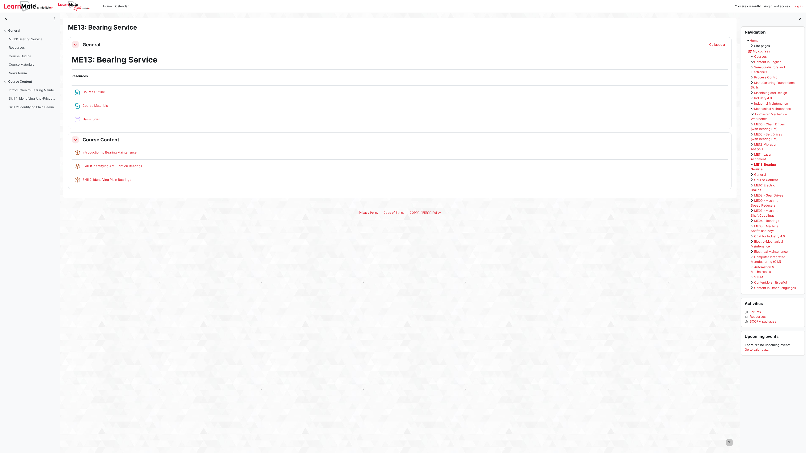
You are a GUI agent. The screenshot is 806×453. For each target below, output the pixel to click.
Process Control (766, 77)
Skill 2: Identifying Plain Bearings (32, 107)
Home (754, 41)
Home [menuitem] (107, 6)
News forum (18, 73)
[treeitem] (29, 51)
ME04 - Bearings (766, 221)
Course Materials (21, 64)
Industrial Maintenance (771, 103)
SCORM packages (763, 321)
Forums (755, 312)
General (14, 31)
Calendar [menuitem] (122, 6)
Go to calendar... (757, 349)
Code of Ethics (393, 212)
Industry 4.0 (763, 98)
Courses (760, 57)
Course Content (20, 81)
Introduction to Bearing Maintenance (32, 90)
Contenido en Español (770, 282)
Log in (798, 6)
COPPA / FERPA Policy (425, 212)
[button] (75, 44)
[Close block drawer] (800, 19)
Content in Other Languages (775, 288)
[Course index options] (54, 19)
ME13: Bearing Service (25, 39)
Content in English (767, 62)
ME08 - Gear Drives (768, 195)
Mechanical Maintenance (772, 109)
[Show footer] (729, 442)
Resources (17, 47)
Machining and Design (770, 93)
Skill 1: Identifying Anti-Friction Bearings (32, 98)
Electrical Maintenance (771, 252)
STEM (758, 277)
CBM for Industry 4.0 (769, 236)
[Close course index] (5, 19)
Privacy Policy (368, 212)
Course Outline (20, 56)
